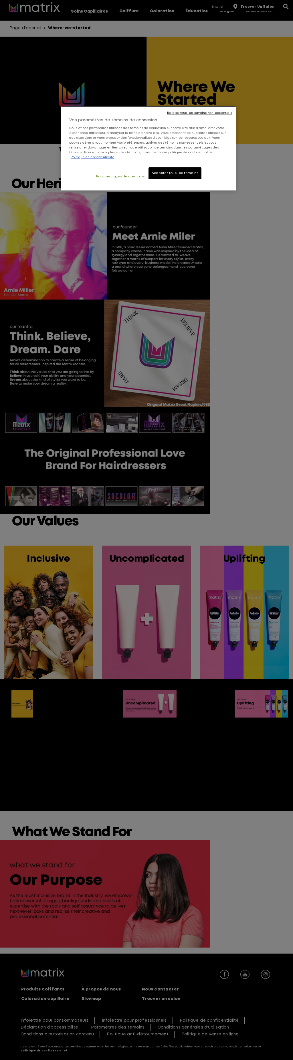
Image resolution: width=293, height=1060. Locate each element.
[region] (148, 148)
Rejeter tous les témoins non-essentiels (199, 113)
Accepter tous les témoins (175, 173)
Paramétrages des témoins (120, 176)
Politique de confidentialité (92, 157)
